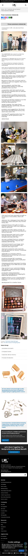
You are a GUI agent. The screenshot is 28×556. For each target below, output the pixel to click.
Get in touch (5, 440)
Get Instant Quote (14, 452)
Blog (2, 524)
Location (3, 513)
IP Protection (3, 536)
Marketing (23, 553)
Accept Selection (14, 550)
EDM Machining (4, 488)
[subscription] (25, 474)
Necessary (6, 553)
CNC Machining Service (6, 482)
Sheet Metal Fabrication (6, 490)
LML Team (3, 508)
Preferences (17, 553)
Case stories (4, 531)
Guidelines (3, 526)
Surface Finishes (4, 492)
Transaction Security (5, 517)
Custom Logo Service (5, 495)
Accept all (21, 550)
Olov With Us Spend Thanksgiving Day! (11, 342)
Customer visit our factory (13, 9)
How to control (4, 499)
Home (2, 9)
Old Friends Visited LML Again (11, 341)
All (5, 9)
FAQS (2, 528)
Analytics (11, 553)
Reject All (6, 550)
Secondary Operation (6, 497)
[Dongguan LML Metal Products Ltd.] (14, 5)
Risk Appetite (4, 515)
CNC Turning (3, 486)
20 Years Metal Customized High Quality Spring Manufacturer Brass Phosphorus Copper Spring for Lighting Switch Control (13, 390)
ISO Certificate (4, 538)
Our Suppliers (4, 506)
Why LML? (3, 504)
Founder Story (4, 510)
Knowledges (4, 522)
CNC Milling (3, 484)
